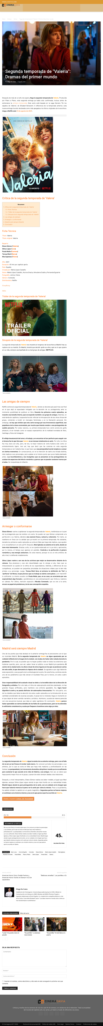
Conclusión (7, 224)
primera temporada (19, 103)
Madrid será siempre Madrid (13, 222)
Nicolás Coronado (8, 854)
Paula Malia (18, 854)
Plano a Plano (26, 854)
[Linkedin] (13, 91)
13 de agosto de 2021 (24, 111)
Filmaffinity (6, 286)
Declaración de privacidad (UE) (31, 1024)
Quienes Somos (69, 1024)
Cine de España (23, 852)
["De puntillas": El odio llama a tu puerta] (57, 924)
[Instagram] (18, 904)
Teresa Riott (44, 854)
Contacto (78, 1024)
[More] (27, 91)
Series (15, 19)
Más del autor (24, 913)
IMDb (4, 291)
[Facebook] (4, 91)
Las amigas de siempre (11, 217)
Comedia (31, 852)
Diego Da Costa (12, 81)
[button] (86, 2)
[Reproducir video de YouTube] (34, 318)
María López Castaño (50, 852)
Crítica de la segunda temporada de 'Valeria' (18, 207)
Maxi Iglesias (61, 852)
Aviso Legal (60, 1024)
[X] (9, 91)
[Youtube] (62, 1013)
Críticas (9, 19)
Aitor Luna (14, 852)
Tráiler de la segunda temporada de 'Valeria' (21, 212)
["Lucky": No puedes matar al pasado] (12, 924)
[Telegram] (18, 91)
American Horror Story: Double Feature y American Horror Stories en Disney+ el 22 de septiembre (17, 878)
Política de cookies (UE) (48, 1024)
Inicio (3, 19)
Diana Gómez (39, 852)
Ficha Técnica (11, 209)
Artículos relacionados (10, 913)
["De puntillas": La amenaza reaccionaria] (34, 924)
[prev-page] (3, 939)
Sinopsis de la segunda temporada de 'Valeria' (22, 214)
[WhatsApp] (23, 91)
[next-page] (6, 939)
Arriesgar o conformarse (12, 219)
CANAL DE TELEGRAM (24, 799)
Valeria (51, 854)
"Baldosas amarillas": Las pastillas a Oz (54, 875)
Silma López (35, 854)
